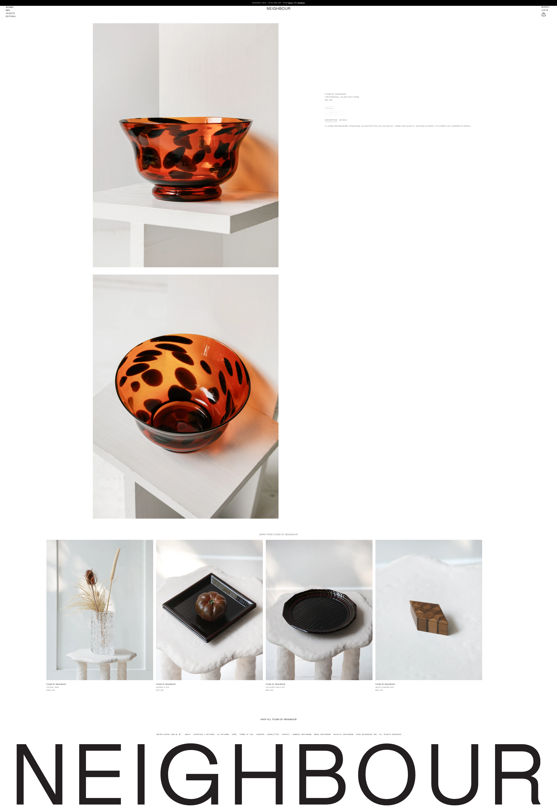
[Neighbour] (278, 8)
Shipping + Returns (204, 734)
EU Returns (223, 734)
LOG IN (544, 10)
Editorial (11, 16)
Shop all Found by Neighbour (279, 719)
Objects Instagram (343, 734)
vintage (329, 106)
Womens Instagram (302, 734)
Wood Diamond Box (384, 687)
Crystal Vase (52, 687)
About (188, 734)
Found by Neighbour (335, 94)
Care (234, 734)
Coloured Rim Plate (275, 687)
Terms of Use (246, 734)
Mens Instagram (322, 734)
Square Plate (162, 687)
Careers (260, 734)
